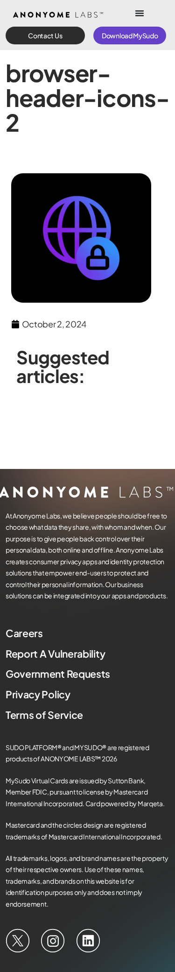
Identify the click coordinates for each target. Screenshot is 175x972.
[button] (45, 35)
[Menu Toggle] (139, 13)
